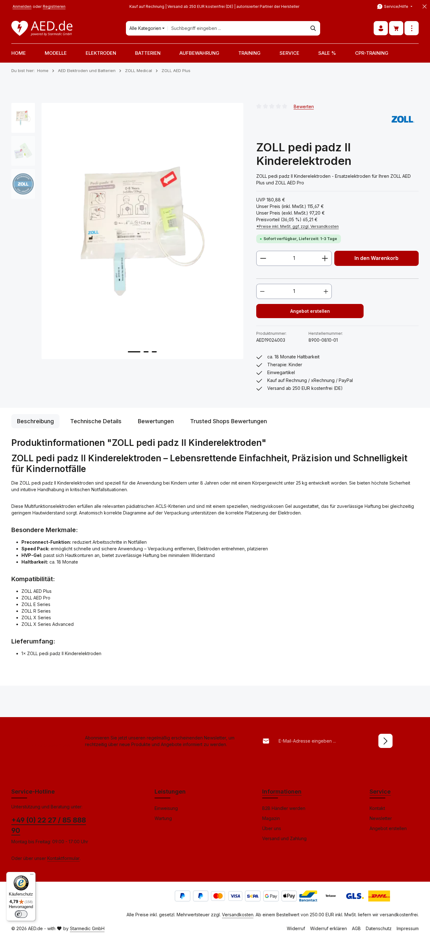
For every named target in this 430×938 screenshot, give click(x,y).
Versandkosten (237, 914)
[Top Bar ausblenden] (425, 7)
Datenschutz (379, 928)
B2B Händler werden (283, 808)
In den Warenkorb (376, 258)
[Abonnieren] (385, 741)
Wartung (163, 818)
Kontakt (377, 808)
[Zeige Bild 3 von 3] (154, 351)
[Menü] (32, 875)
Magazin (271, 818)
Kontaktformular (63, 858)
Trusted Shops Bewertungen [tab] (228, 421)
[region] (127, 231)
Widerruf (296, 928)
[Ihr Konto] (381, 28)
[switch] (21, 914)
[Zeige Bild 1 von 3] (134, 351)
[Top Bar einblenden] (412, 28)
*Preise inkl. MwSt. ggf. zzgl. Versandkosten (297, 226)
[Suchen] (313, 28)
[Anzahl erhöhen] (325, 258)
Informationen (282, 791)
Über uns (271, 828)
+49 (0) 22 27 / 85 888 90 (48, 825)
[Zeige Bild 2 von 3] (146, 351)
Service (380, 791)
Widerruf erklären (328, 928)
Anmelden (22, 6)
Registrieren (54, 6)
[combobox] (237, 28)
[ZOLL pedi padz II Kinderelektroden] (142, 231)
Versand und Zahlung (284, 838)
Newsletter (381, 818)
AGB (356, 928)
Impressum (408, 928)
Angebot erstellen (310, 311)
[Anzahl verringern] (263, 258)
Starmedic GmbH (87, 928)
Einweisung (166, 808)
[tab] (35, 421)
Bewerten (304, 106)
